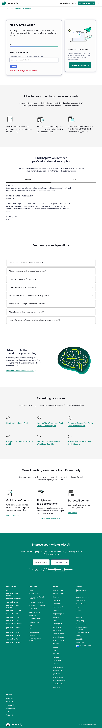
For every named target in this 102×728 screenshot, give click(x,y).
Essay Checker (57, 610)
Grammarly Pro (34, 593)
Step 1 (11, 44)
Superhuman (82, 590)
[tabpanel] (51, 204)
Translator (56, 617)
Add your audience (19, 52)
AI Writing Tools (57, 624)
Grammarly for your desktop (12, 594)
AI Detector (72, 513)
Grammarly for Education (37, 605)
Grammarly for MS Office (14, 624)
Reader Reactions (58, 667)
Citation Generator (58, 607)
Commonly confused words (35, 639)
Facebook (11, 705)
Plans (31, 590)
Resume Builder (57, 670)
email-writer (27, 8)
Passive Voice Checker (59, 684)
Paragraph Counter (59, 637)
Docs (7, 590)
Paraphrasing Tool (58, 614)
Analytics (55, 650)
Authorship (56, 657)
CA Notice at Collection (60, 571)
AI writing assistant (35, 619)
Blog (30, 625)
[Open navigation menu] (98, 3)
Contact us (9, 701)
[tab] (28, 180)
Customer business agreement (81, 628)
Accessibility (79, 639)
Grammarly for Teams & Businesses (36, 598)
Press (77, 607)
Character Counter (58, 634)
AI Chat (55, 620)
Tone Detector (57, 627)
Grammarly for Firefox (13, 617)
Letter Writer (11, 515)
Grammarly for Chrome (13, 610)
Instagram (11, 708)
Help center (10, 698)
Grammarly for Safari (12, 614)
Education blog (34, 632)
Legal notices (80, 642)
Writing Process (34, 622)
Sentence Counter (58, 640)
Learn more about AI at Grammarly (20, 371)
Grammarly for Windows (13, 599)
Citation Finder (57, 660)
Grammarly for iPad (12, 639)
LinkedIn (11, 715)
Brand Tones (56, 654)
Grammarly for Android (13, 642)
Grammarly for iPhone (13, 636)
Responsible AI (80, 600)
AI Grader (56, 664)
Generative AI (33, 615)
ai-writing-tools (15, 8)
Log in (74, 3)
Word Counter (57, 630)
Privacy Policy (68, 569)
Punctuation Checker (59, 680)
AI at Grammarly (34, 612)
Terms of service (81, 624)
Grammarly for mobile (13, 632)
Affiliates (78, 610)
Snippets (55, 647)
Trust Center (80, 617)
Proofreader (56, 687)
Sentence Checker (58, 677)
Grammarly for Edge (12, 620)
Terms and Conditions (54, 569)
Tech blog (32, 629)
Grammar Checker (58, 590)
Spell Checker (57, 674)
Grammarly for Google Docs (13, 628)
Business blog (33, 635)
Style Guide (56, 644)
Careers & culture (81, 604)
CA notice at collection (82, 632)
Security (78, 636)
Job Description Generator (47, 518)
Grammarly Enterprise (36, 602)
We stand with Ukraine (82, 597)
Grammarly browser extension (12, 606)
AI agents (56, 597)
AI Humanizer (57, 604)
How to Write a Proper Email (17, 423)
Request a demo (64, 3)
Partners (78, 614)
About (77, 594)
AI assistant (33, 609)
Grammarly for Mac (12, 602)
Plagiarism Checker (58, 593)
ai (7, 8)
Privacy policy (80, 621)
